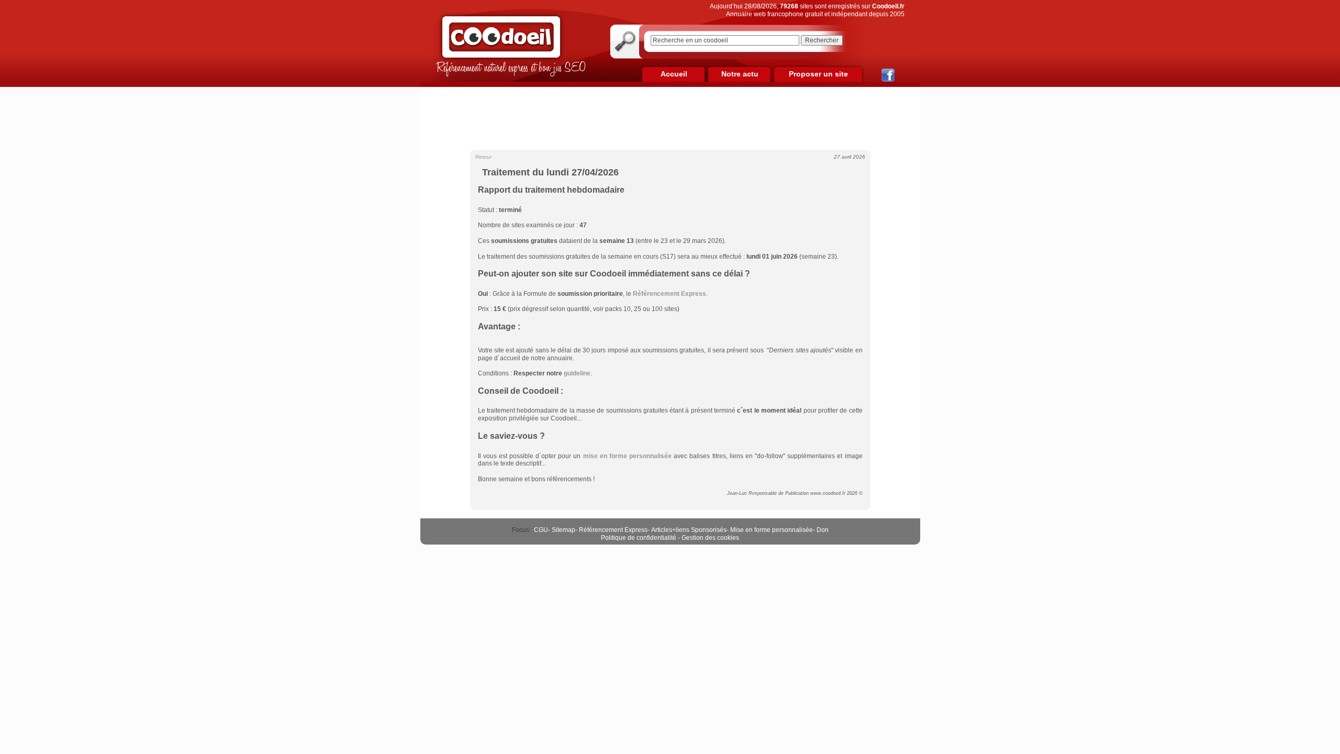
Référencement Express (613, 530)
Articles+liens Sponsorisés (689, 530)
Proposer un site (818, 74)
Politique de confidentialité (638, 537)
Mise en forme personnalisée (771, 530)
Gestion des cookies (710, 537)
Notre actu (739, 74)
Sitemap (563, 530)
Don (823, 530)
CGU (541, 530)
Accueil (674, 74)
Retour (483, 157)
